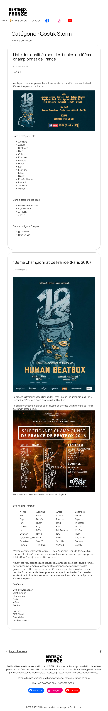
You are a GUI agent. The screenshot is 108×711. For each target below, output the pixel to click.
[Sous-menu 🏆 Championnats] (28, 20)
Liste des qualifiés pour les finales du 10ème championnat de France (52, 56)
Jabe (61, 707)
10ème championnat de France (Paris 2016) (52, 262)
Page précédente (16, 651)
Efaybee (27, 40)
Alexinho (16, 40)
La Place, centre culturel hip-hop (49, 400)
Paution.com (76, 707)
